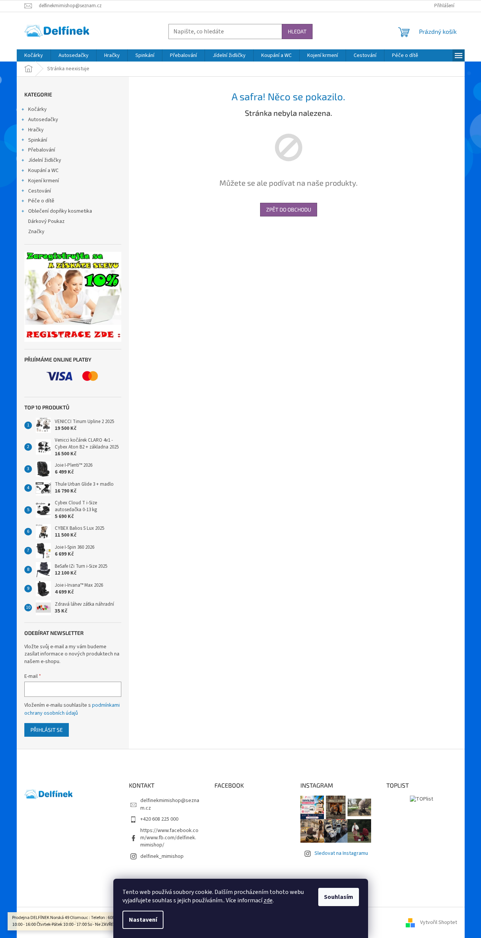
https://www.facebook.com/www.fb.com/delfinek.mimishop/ (169, 838)
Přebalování (41, 150)
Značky (36, 231)
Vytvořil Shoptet (438, 922)
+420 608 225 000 (159, 819)
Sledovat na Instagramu (341, 853)
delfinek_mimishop (162, 856)
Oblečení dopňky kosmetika (60, 211)
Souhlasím (338, 897)
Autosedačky (43, 119)
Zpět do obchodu (288, 209)
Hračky (36, 130)
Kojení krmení (43, 181)
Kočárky (37, 109)
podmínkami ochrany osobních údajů (72, 709)
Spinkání (37, 140)
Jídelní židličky (44, 160)
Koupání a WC (43, 170)
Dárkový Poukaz (46, 221)
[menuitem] (34, 55)
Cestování (39, 191)
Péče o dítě (41, 201)
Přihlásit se (46, 729)
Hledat (297, 31)
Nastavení (143, 920)
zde (268, 900)
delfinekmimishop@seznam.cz (169, 804)
